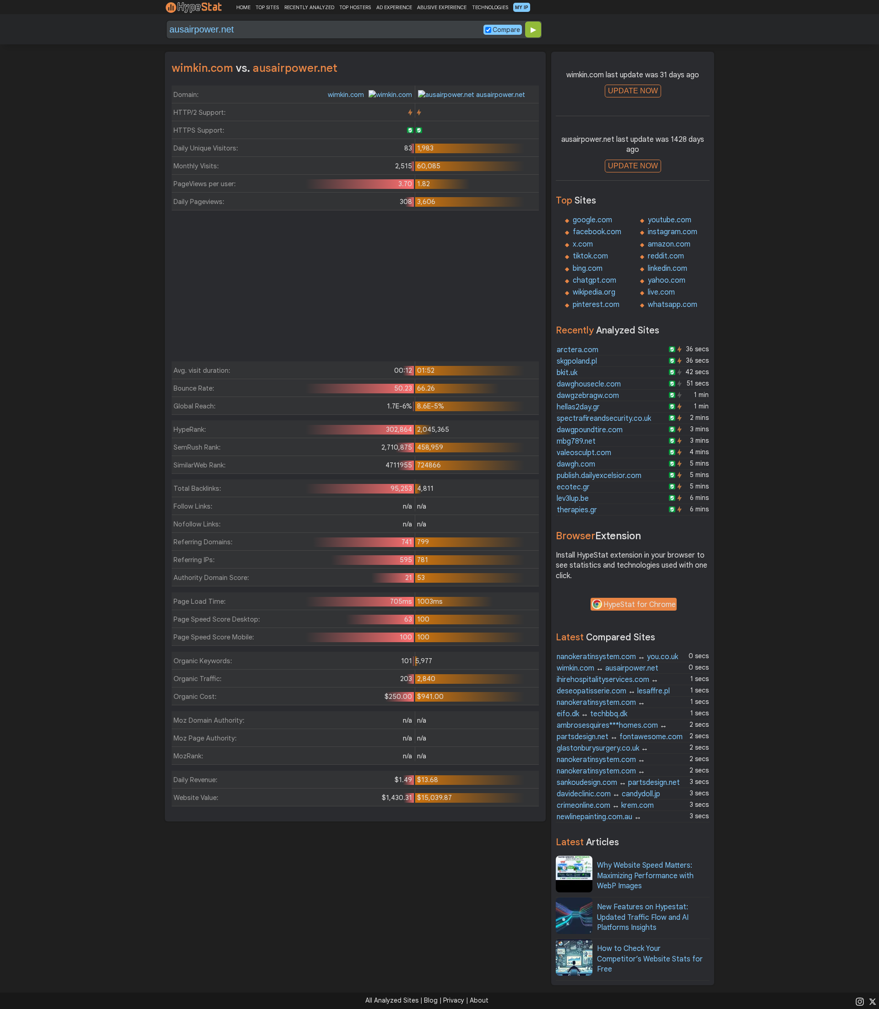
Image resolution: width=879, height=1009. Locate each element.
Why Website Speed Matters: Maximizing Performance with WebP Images (645, 876)
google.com (592, 220)
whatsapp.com (672, 304)
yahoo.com (666, 280)
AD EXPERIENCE (394, 7)
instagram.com (672, 231)
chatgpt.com (594, 280)
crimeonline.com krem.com (605, 805)
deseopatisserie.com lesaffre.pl (613, 691)
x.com (583, 244)
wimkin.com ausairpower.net (607, 668)
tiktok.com (590, 256)
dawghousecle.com (589, 384)
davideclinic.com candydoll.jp (608, 794)
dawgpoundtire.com (590, 430)
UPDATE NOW (633, 91)
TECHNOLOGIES (490, 7)
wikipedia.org (594, 292)
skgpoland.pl (577, 361)
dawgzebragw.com (588, 395)
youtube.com (669, 220)
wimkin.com (347, 95)
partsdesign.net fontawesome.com (620, 736)
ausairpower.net (499, 95)
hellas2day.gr (578, 407)
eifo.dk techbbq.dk (592, 714)
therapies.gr (577, 510)
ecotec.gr (573, 487)
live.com (661, 292)
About (479, 1000)
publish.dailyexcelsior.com (599, 475)
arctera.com (577, 349)
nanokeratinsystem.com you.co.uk (617, 656)
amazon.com (669, 244)
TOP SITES (267, 7)
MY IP (521, 7)
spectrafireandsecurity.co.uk (604, 418)
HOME (243, 7)
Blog (431, 1000)
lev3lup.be (573, 498)
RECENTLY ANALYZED (309, 7)
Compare (506, 30)
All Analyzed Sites (391, 1000)
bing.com (587, 268)
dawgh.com (576, 464)
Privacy (453, 1000)
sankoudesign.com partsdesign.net (618, 782)
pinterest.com (596, 304)
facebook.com (597, 231)
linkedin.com (667, 268)
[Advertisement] (355, 288)
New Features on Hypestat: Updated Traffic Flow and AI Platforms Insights (643, 917)
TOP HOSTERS (355, 7)
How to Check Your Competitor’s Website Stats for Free (650, 959)
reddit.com (666, 256)
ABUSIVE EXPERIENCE (442, 7)
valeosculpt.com (584, 452)
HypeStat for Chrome (639, 604)
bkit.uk (567, 372)
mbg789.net (576, 441)
